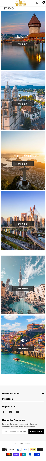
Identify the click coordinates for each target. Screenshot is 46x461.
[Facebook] (3, 412)
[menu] (2, 3)
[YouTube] (17, 412)
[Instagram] (10, 412)
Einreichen (36, 432)
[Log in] (37, 3)
